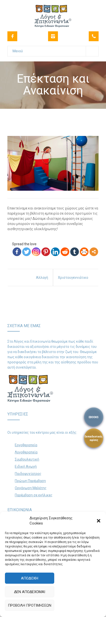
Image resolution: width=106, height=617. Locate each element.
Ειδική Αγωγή (26, 466)
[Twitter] (26, 251)
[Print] (84, 251)
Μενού (18, 51)
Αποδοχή (29, 578)
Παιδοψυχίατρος (28, 474)
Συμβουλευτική (27, 459)
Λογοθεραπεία (26, 452)
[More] (93, 251)
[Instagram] (53, 36)
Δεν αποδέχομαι (29, 592)
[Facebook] (12, 36)
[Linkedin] (55, 251)
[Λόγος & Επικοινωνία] (53, 13)
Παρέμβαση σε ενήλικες (34, 495)
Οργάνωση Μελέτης (31, 488)
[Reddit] (65, 251)
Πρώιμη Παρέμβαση (30, 481)
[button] (98, 520)
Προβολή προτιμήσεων (29, 605)
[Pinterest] (45, 251)
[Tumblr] (74, 251)
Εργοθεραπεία (26, 445)
